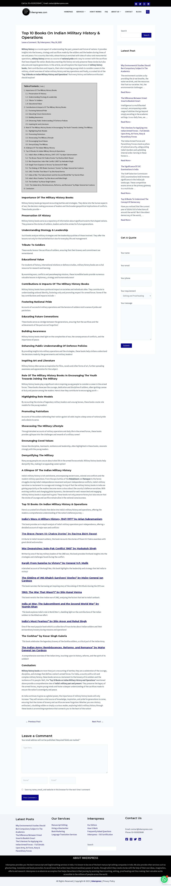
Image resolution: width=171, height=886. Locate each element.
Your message (126, 303)
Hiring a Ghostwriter (60, 828)
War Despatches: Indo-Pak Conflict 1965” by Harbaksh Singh (59, 548)
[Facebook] (136, 4)
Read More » (126, 92)
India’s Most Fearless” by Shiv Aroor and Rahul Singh (54, 621)
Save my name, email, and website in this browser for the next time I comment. (57, 789)
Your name (125, 253)
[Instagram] (144, 4)
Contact (129, 12)
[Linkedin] (148, 4)
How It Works (95, 12)
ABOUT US (115, 12)
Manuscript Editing (59, 825)
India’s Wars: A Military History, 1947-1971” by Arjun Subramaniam (62, 519)
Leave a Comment (29, 42)
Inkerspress (96, 881)
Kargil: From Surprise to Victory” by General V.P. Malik (55, 563)
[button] (147, 12)
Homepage (68, 12)
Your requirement (128, 291)
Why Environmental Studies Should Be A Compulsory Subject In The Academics (136, 68)
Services (80, 12)
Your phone (125, 278)
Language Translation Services (64, 834)
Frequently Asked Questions (99, 831)
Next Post (97, 722)
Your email (125, 265)
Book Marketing (58, 831)
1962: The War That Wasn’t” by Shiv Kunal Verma (52, 592)
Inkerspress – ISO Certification (100, 834)
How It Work (92, 828)
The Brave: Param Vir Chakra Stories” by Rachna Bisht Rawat (59, 533)
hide (42, 86)
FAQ (106, 12)
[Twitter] (140, 4)
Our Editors (92, 825)
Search (124, 31)
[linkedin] (139, 839)
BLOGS (138, 12)
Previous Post (33, 722)
